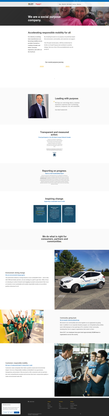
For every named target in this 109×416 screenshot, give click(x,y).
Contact (60, 406)
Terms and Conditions (35, 414)
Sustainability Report (39, 213)
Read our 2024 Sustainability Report (54, 173)
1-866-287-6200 (31, 401)
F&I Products (72, 403)
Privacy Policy (30, 414)
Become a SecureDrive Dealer (63, 408)
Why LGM (49, 405)
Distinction (72, 406)
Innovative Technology (73, 405)
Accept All (16, 412)
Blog (59, 403)
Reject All (11, 412)
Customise (5, 412)
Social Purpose (50, 406)
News (60, 405)
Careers (49, 408)
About (48, 403)
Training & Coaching (73, 408)
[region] (11, 408)
